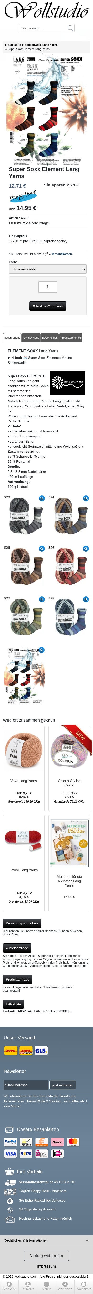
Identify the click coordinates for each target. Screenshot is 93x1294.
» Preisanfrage (17, 948)
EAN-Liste (13, 1004)
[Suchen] (70, 28)
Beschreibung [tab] (12, 337)
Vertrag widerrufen (46, 1256)
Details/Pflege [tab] (31, 337)
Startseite (9, 1289)
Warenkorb (83, 1289)
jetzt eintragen (62, 1085)
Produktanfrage (17, 979)
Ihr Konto (28, 1289)
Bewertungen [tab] (49, 337)
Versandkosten (61, 254)
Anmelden (65, 1289)
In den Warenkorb (49, 306)
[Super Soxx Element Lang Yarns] (46, 109)
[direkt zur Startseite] (46, 12)
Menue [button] (46, 1289)
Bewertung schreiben (22, 923)
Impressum (46, 1266)
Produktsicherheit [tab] (71, 337)
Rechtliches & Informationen (25, 1240)
